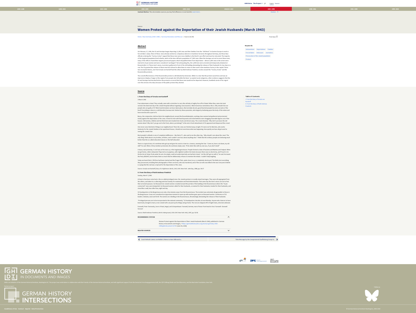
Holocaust (260, 53)
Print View (272, 37)
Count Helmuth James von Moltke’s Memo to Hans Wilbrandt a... (161, 239)
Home (139, 37)
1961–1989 (353, 9)
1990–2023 (395, 9)
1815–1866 (103, 9)
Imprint (27, 309)
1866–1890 (144, 9)
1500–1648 (20, 9)
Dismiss (274, 12)
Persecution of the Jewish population (258, 56)
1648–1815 (62, 9)
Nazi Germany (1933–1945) (151, 37)
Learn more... (196, 12)
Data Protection (37, 309)
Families (270, 49)
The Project (257, 3)
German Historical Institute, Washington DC (35, 282)
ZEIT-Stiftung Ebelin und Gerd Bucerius (173, 282)
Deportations (261, 49)
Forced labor (250, 53)
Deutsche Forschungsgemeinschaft (146, 282)
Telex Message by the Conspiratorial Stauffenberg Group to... (255, 239)
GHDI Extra (248, 3)
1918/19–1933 (228, 9)
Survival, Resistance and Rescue (172, 37)
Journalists (269, 53)
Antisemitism (250, 49)
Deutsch (277, 3)
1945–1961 (312, 9)
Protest (248, 59)
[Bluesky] (371, 295)
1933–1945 (271, 9)
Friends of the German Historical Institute (97, 282)
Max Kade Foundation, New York (202, 282)
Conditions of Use (10, 309)
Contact (21, 309)
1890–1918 (186, 9)
